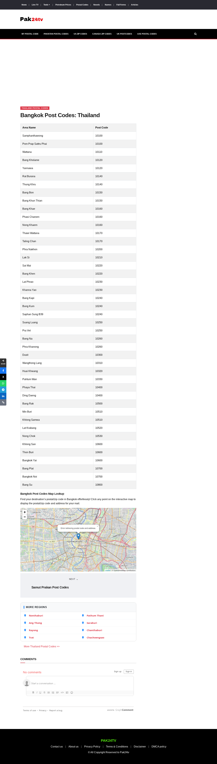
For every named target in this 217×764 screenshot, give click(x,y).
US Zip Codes (80, 34)
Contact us (57, 746)
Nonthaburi (36, 615)
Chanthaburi (94, 630)
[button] (3, 370)
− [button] (25, 517)
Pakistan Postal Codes (56, 34)
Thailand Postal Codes (35, 108)
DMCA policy (159, 746)
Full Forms (121, 5)
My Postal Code (30, 34)
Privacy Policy (92, 746)
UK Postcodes (124, 34)
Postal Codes (82, 5)
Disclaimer (140, 746)
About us (73, 746)
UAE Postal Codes (147, 34)
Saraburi (92, 622)
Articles (134, 5)
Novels (96, 5)
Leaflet (107, 570)
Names (108, 5)
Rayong (33, 630)
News (24, 5)
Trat (31, 637)
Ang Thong (35, 622)
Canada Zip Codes (102, 34)
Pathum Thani (95, 615)
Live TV (35, 5)
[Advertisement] (108, 69)
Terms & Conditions (117, 746)
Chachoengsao (95, 637)
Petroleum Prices (63, 5)
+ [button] (25, 512)
